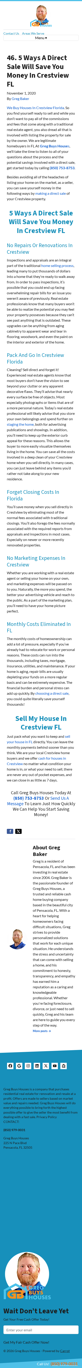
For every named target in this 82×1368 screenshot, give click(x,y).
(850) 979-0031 (64, 1363)
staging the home (20, 424)
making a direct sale (50, 193)
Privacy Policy (46, 1117)
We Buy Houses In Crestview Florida (35, 107)
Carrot (65, 1351)
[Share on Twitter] (18, 831)
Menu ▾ (41, 38)
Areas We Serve (33, 33)
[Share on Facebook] (10, 831)
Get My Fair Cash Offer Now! (26, 1342)
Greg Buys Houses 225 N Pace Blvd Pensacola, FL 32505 (17, 1142)
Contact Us (11, 33)
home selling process (57, 265)
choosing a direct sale (52, 693)
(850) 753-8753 (62, 168)
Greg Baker (20, 98)
